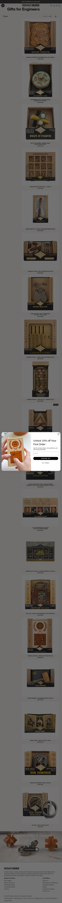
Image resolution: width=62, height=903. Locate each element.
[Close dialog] (58, 434)
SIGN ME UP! (45, 458)
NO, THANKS (45, 462)
